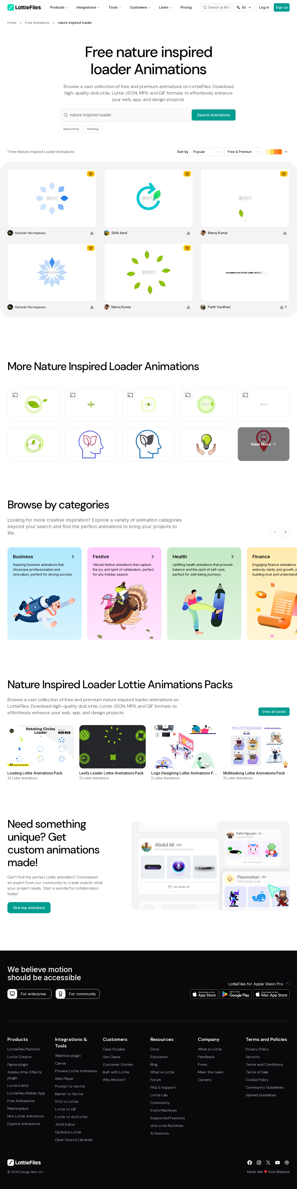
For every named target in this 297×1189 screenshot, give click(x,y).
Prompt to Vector (70, 1086)
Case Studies (114, 1049)
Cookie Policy (257, 1079)
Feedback (206, 1056)
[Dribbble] (287, 1162)
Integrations (86, 7)
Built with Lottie (116, 1072)
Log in (264, 7)
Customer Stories (118, 1064)
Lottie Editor (18, 1085)
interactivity (71, 129)
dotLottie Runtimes (166, 1125)
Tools (113, 7)
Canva (60, 1063)
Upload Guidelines (261, 1095)
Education (159, 1056)
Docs (154, 1049)
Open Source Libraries (74, 1139)
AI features (159, 1133)
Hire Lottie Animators (25, 1116)
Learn (163, 7)
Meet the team (210, 1072)
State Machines (163, 1110)
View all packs (274, 711)
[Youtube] (277, 1162)
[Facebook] (249, 1162)
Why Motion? (114, 1079)
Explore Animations (23, 1123)
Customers (138, 7)
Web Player (64, 1078)
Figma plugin (17, 1064)
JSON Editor (65, 1124)
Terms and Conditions (264, 1064)
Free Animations (21, 1100)
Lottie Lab (159, 1095)
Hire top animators (29, 907)
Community (160, 1102)
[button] (148, 115)
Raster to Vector (69, 1093)
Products (57, 7)
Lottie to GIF (65, 1109)
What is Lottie (162, 1072)
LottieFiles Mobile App (26, 1093)
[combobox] (206, 152)
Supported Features (167, 1118)
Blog (154, 1064)
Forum (155, 1079)
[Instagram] (259, 1162)
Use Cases (111, 1056)
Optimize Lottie (68, 1132)
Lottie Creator (19, 1056)
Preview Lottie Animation (76, 1071)
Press (202, 1064)
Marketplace (18, 1108)
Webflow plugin (68, 1055)
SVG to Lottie (66, 1101)
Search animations (220, 7)
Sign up (282, 7)
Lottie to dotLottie (71, 1116)
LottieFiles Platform (23, 1049)
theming (92, 129)
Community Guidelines (265, 1087)
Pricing (186, 7)
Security (253, 1056)
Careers (204, 1079)
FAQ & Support (163, 1087)
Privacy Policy (257, 1049)
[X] (268, 1162)
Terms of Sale (257, 1072)
